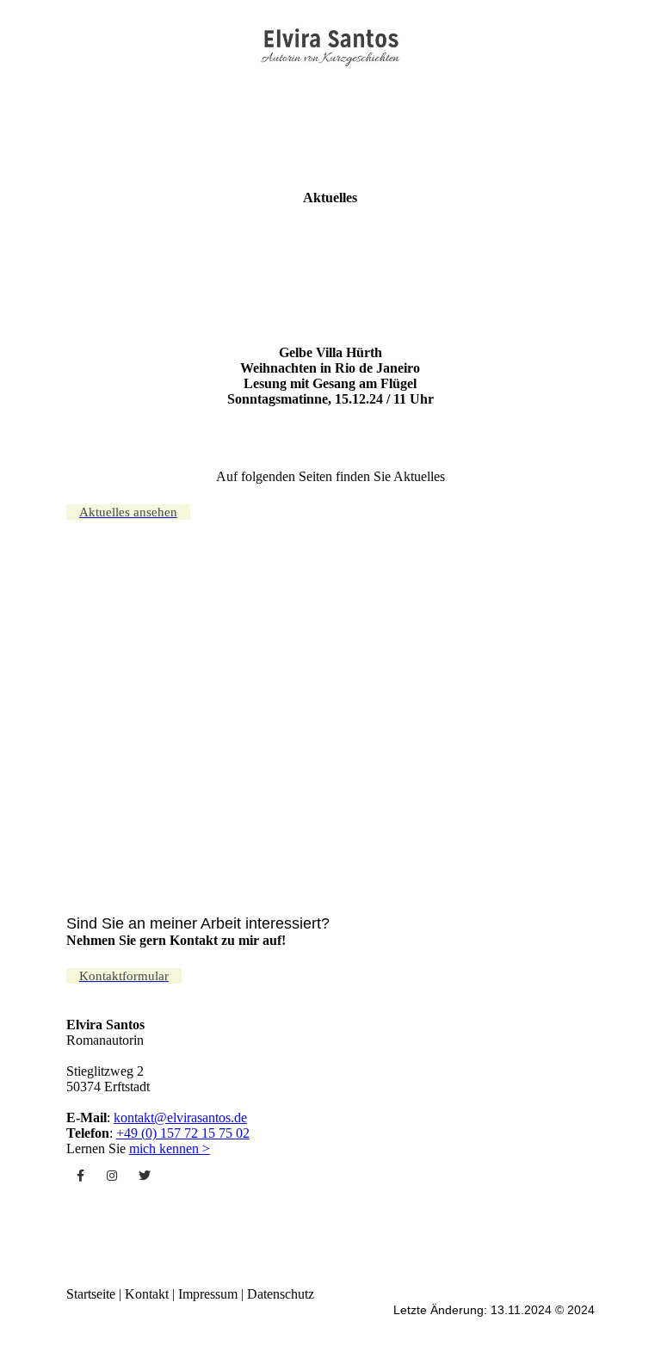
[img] (331, 45)
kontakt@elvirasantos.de (180, 1117)
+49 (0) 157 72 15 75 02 (183, 1133)
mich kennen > (169, 1148)
